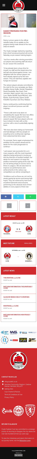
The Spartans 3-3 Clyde (11, 278)
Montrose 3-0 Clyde (10, 306)
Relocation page (25, 440)
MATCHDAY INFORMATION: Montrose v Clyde (16, 315)
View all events (28, 243)
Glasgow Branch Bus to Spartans (16, 297)
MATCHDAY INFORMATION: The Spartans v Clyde (17, 287)
